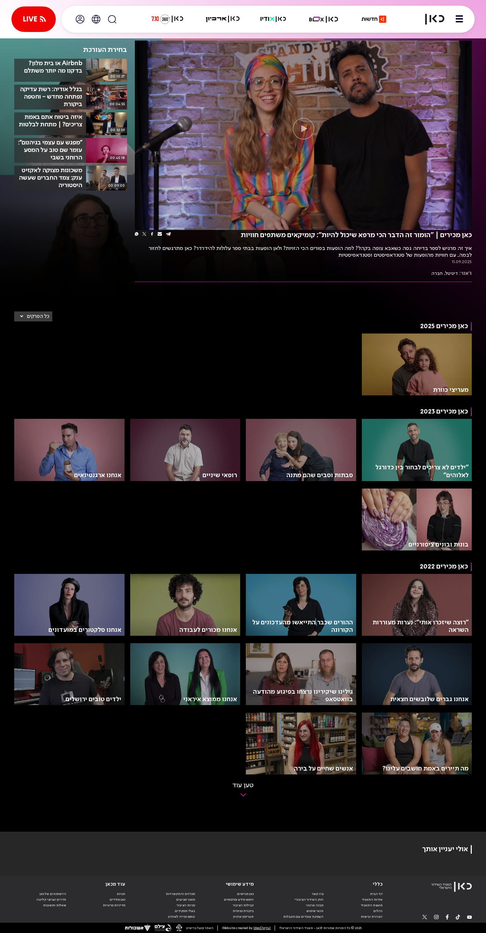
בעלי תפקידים (185, 911)
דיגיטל (451, 273)
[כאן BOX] (323, 19)
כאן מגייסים (245, 894)
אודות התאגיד (372, 899)
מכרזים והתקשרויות (180, 894)
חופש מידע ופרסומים (239, 899)
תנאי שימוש (314, 911)
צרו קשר (317, 894)
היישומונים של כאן (52, 894)
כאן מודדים (117, 899)
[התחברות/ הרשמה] (80, 19)
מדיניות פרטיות (114, 905)
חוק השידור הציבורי (309, 899)
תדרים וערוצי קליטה (51, 899)
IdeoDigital (262, 928)
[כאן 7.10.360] (167, 19)
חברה (437, 273)
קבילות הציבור (243, 905)
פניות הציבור (185, 905)
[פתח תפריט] (459, 19)
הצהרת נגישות (371, 916)
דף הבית (376, 894)
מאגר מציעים (185, 899)
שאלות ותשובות (54, 905)
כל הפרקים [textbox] (38, 316)
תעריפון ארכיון (243, 916)
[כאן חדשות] (374, 19)
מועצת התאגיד (371, 905)
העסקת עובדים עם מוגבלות (303, 916)
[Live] (33, 19)
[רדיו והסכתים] (273, 19)
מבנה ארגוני (314, 905)
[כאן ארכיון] (222, 19)
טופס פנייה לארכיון (181, 916)
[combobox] (33, 316)
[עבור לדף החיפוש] (112, 19)
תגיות (121, 894)
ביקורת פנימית (243, 911)
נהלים (377, 911)
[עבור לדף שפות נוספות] (96, 19)
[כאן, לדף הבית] (430, 19)
